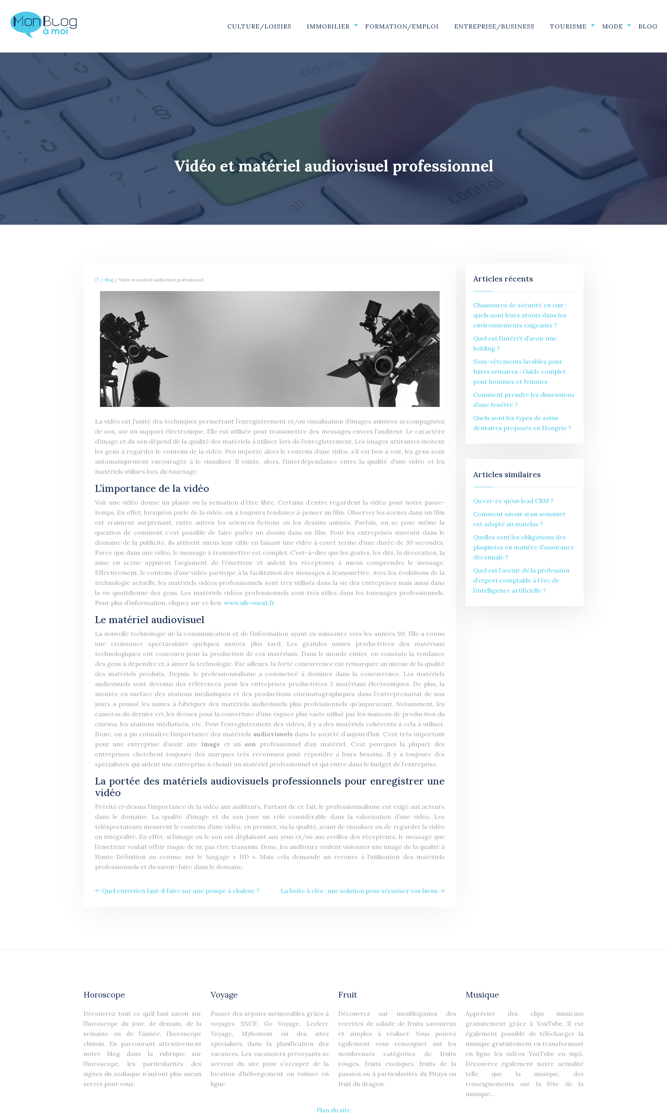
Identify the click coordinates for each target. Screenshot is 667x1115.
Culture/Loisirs (259, 26)
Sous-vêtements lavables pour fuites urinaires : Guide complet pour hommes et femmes (519, 371)
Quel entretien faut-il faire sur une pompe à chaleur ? (180, 891)
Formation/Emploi (402, 26)
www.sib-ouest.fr (249, 603)
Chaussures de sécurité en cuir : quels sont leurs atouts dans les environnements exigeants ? (520, 315)
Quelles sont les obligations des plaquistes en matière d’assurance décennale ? (523, 547)
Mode (612, 26)
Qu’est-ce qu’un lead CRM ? (513, 501)
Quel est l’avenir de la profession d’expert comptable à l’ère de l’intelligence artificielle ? (521, 580)
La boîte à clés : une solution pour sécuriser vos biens (359, 891)
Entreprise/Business (494, 26)
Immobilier (328, 26)
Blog (647, 26)
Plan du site (333, 1110)
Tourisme (568, 26)
